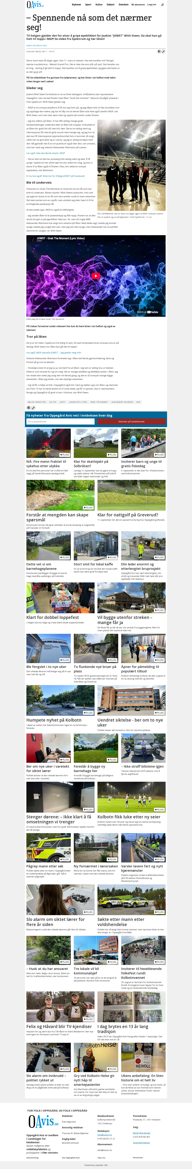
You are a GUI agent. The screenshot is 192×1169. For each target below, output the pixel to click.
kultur (52, 402)
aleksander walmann (122, 402)
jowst (63, 402)
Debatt (111, 4)
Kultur (99, 4)
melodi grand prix (37, 402)
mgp (138, 402)
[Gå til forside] (35, 4)
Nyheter (76, 4)
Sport (88, 4)
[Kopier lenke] (163, 51)
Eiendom (124, 4)
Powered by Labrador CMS (96, 1165)
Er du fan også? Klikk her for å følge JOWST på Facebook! (55, 175)
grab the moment (99, 402)
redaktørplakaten (36, 1149)
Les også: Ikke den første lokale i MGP (45, 153)
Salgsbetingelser (141, 1142)
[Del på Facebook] (159, 51)
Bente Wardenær (141, 1132)
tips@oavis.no (104, 1134)
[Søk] (162, 4)
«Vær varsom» (49, 1152)
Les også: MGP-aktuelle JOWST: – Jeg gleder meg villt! (53, 352)
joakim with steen (78, 402)
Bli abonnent (138, 4)
